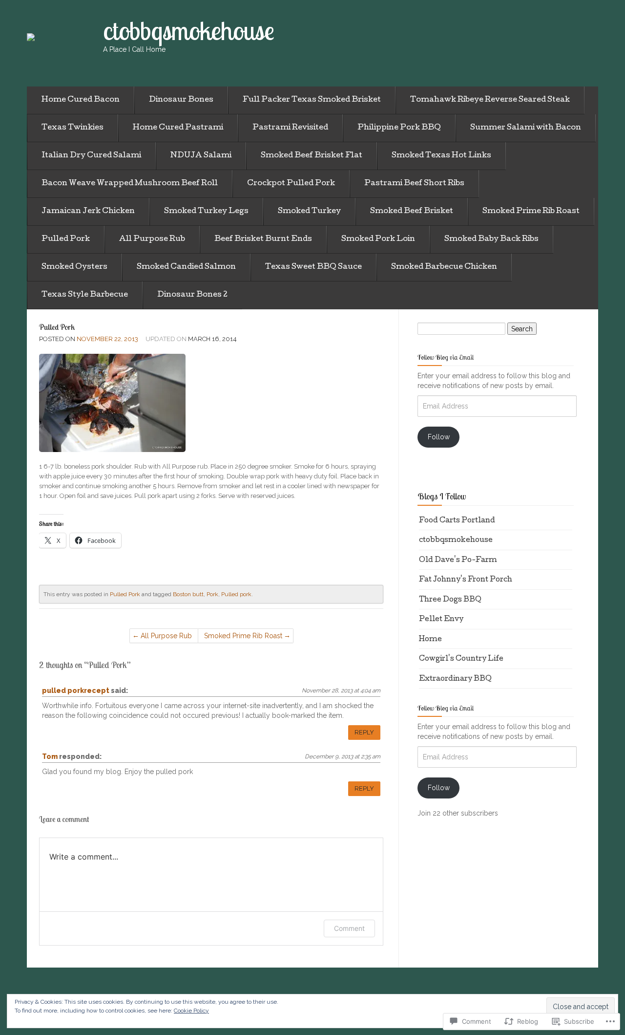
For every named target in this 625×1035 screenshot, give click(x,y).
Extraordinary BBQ (455, 679)
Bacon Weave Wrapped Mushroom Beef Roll (130, 184)
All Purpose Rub (152, 239)
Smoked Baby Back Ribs (491, 239)
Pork (212, 594)
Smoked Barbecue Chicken (444, 267)
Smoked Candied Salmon (186, 267)
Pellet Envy (441, 619)
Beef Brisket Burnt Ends (263, 239)
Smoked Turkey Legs (206, 212)
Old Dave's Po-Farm (458, 560)
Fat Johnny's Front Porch (465, 580)
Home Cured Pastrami (178, 128)
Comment (349, 928)
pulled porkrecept (75, 690)
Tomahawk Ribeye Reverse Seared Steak (490, 100)
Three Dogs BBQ (450, 600)
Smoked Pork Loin (378, 239)
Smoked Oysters (74, 267)
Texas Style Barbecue (85, 295)
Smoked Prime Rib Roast (531, 212)
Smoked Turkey (309, 212)
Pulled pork (236, 594)
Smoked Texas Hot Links (441, 156)
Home (430, 639)
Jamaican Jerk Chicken (88, 212)
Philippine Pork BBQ (399, 128)
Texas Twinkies (73, 128)
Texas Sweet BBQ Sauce (313, 267)
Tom (50, 756)
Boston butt (188, 594)
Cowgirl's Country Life (461, 659)
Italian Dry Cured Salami (91, 156)
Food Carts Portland (457, 521)
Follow (439, 437)
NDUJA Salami (200, 156)
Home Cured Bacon (81, 100)
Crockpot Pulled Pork (291, 184)
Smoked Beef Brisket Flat (311, 156)
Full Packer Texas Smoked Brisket (312, 100)
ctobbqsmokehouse (456, 540)
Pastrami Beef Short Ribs (414, 184)
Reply (364, 732)
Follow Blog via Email (445, 357)
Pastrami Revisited (290, 128)
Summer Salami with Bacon (525, 128)
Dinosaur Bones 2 (192, 295)
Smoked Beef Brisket (411, 212)
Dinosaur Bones (181, 100)
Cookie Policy (191, 1010)
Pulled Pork (66, 239)
